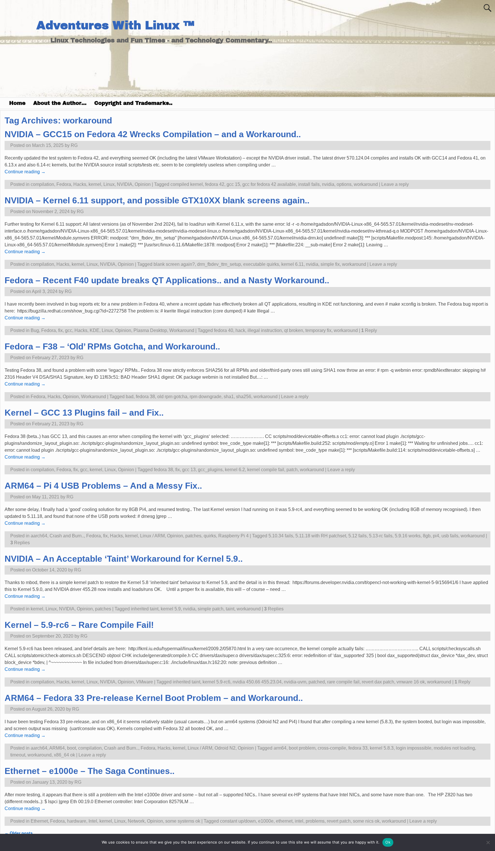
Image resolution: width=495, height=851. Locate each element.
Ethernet (39, 821)
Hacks (79, 184)
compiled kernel (186, 184)
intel (299, 821)
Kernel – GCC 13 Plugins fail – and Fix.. (84, 412)
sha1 (229, 396)
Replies (20, 542)
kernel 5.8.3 (382, 748)
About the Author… (60, 103)
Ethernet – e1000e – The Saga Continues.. (89, 771)
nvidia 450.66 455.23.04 (257, 681)
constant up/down (238, 821)
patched (317, 681)
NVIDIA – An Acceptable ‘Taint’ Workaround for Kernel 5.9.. (124, 558)
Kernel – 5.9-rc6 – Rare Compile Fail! (79, 625)
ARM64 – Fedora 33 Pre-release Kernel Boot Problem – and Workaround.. (154, 698)
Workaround (181, 330)
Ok (387, 842)
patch (292, 469)
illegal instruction (264, 330)
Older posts (19, 833)
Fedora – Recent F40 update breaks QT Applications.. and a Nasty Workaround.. (167, 280)
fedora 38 (145, 396)
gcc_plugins (210, 469)
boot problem (302, 748)
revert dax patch (378, 681)
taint (230, 608)
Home (17, 103)
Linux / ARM (152, 535)
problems (315, 821)
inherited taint (144, 608)
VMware (144, 681)
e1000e (266, 821)
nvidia (328, 184)
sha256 (243, 396)
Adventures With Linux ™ (115, 25)
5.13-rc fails (380, 535)
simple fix (330, 264)
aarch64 (39, 535)
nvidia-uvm (295, 681)
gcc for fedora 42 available (269, 184)
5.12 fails (357, 535)
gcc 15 (233, 184)
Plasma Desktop (150, 330)
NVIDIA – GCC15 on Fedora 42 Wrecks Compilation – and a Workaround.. (153, 134)
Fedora (63, 184)
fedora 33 (358, 748)
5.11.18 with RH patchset (320, 535)
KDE (94, 330)
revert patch (339, 821)
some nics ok (366, 821)
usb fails (449, 535)
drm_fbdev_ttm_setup (219, 264)
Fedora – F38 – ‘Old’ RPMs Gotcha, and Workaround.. (112, 346)
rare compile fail (343, 681)
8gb (427, 535)
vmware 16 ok (410, 681)
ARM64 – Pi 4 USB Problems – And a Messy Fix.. (103, 485)
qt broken (293, 330)
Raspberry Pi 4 (233, 535)
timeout (17, 754)
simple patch (210, 608)
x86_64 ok (64, 754)
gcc (68, 330)
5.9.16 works (408, 535)
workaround (366, 184)
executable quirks (261, 264)
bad (129, 396)
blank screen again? (174, 264)
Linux (109, 184)
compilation (42, 184)
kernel (95, 184)
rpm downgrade (205, 396)
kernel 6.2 (235, 469)
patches (193, 535)
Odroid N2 (225, 748)
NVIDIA (124, 184)
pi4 (436, 535)
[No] (488, 842)
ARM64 (57, 748)
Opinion (143, 184)
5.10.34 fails (280, 535)
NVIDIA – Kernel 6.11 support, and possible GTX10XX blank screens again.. (157, 200)
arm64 (280, 748)
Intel (93, 821)
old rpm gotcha (172, 396)
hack (240, 330)
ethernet (284, 821)
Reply (369, 330)
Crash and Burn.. (67, 535)
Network (136, 821)
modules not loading (454, 748)
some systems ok (182, 821)
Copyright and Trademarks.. (133, 103)
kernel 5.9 (171, 608)
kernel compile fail (265, 469)
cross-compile (332, 748)
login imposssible (413, 748)
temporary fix (318, 330)
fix (60, 330)
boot (71, 748)
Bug (35, 330)
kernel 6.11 (292, 264)
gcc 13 (189, 469)
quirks (210, 535)
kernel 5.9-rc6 (216, 681)
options (344, 184)
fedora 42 (214, 184)
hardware (76, 821)
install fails (309, 184)
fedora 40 (223, 330)
